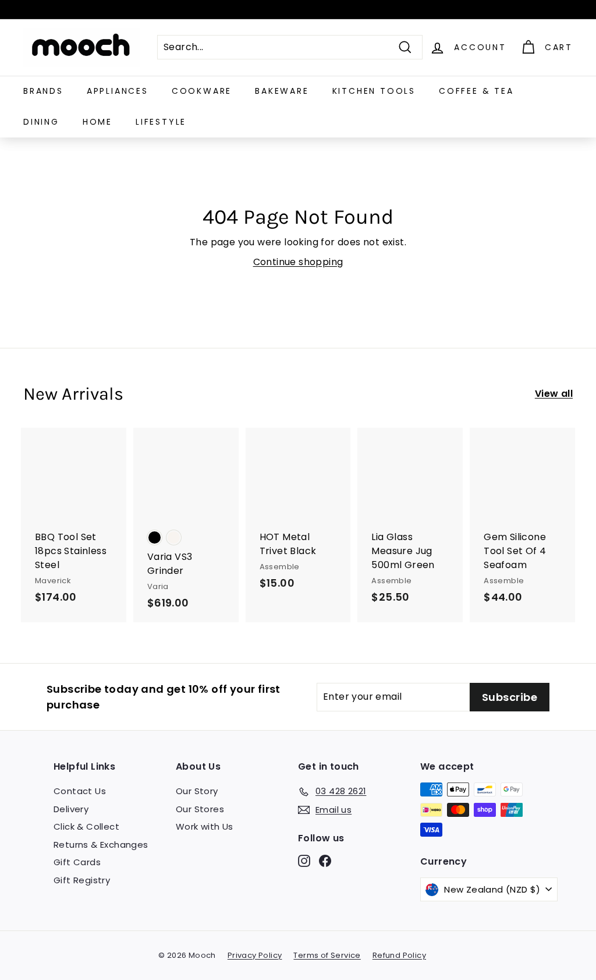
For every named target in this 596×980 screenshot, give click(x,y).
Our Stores (200, 809)
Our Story (197, 791)
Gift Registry (82, 880)
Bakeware (281, 91)
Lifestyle (161, 122)
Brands (43, 91)
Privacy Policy (255, 955)
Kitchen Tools (374, 91)
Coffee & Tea (476, 91)
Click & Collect (86, 826)
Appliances (117, 91)
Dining (41, 122)
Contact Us (80, 791)
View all (554, 393)
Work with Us (204, 826)
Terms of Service (326, 955)
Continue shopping (298, 262)
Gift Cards (77, 862)
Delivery (71, 809)
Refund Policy (399, 955)
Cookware (202, 91)
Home (97, 122)
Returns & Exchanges (101, 844)
